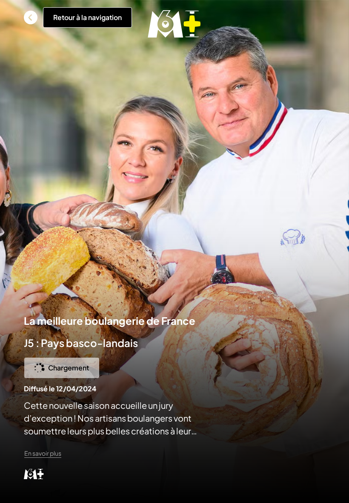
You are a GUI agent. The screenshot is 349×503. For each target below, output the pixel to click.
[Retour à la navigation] (30, 17)
